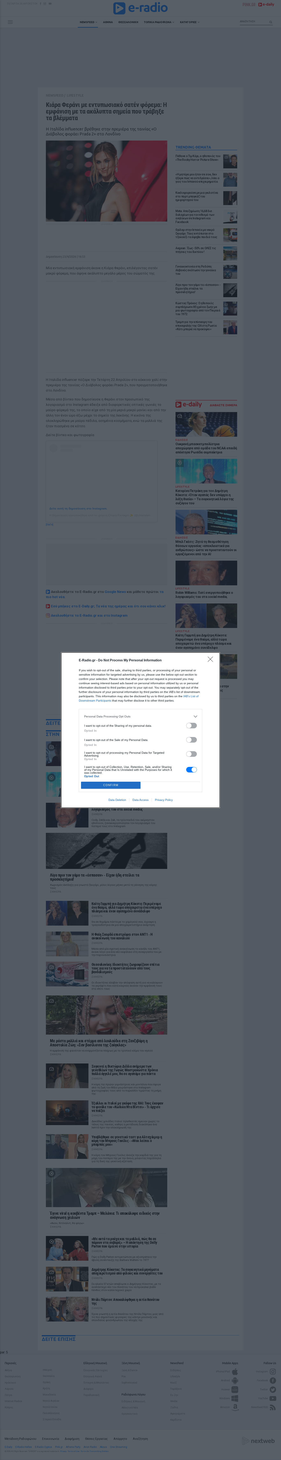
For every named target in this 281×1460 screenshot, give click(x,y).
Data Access (140, 800)
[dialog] (140, 730)
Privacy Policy (164, 800)
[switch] (191, 725)
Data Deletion (117, 800)
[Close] (212, 660)
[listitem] (140, 716)
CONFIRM (110, 785)
